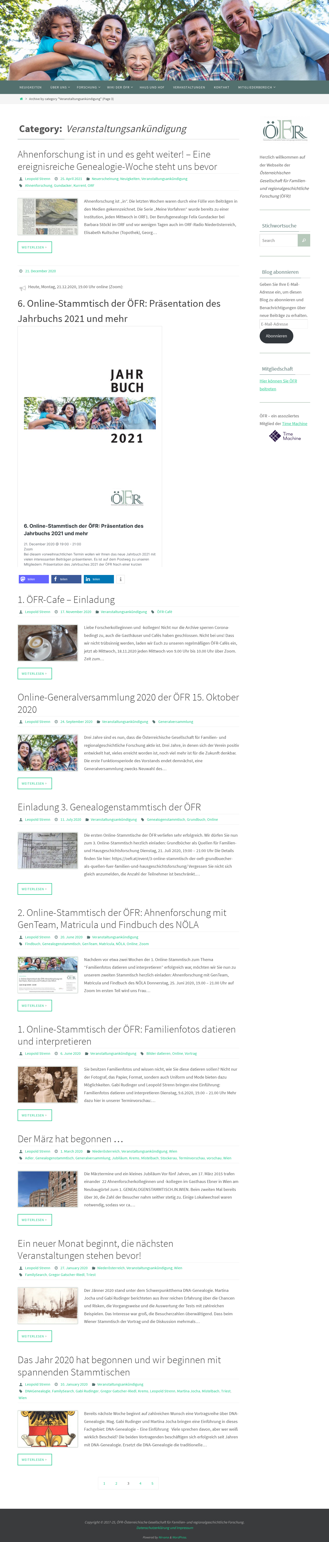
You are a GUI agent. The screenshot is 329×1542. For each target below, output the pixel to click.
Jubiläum (119, 1157)
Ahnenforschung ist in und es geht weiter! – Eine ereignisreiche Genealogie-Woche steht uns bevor (117, 160)
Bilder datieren (158, 1053)
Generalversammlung (175, 721)
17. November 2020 (75, 611)
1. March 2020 (71, 1151)
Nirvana (163, 1537)
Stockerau (168, 1157)
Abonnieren (276, 336)
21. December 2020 (40, 270)
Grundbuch (196, 819)
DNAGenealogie (37, 1390)
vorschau (214, 1157)
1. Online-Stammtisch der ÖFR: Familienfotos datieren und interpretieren (127, 1035)
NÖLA (120, 943)
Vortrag (191, 1053)
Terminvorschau (192, 1157)
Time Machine (294, 423)
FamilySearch (36, 1274)
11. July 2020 (70, 819)
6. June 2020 (70, 1053)
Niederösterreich (106, 1151)
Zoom (144, 943)
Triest (91, 1274)
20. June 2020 (71, 937)
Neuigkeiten (130, 178)
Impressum (185, 1527)
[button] (34, 579)
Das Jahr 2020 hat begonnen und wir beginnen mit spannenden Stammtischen (119, 1365)
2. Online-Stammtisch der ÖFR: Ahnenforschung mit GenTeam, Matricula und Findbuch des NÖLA (122, 918)
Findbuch (32, 943)
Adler (29, 1157)
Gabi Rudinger (87, 1390)
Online (212, 819)
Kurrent (79, 185)
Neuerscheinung (105, 178)
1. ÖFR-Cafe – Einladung (66, 599)
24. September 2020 (76, 721)
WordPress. (179, 1537)
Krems (134, 1157)
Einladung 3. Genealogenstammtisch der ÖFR (109, 807)
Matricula (106, 943)
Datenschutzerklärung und (156, 1527)
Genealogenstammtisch (166, 819)
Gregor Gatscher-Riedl (67, 1274)
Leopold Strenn (37, 178)
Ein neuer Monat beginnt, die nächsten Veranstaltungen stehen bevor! (95, 1249)
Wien (173, 1151)
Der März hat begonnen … (71, 1138)
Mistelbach (150, 1157)
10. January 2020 (74, 1384)
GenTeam (89, 943)
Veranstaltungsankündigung (164, 178)
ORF (91, 185)
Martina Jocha (188, 1390)
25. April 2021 (71, 178)
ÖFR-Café (164, 611)
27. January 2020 (74, 1267)
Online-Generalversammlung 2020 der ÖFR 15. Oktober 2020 (128, 703)
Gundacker (63, 185)
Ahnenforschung (38, 185)
